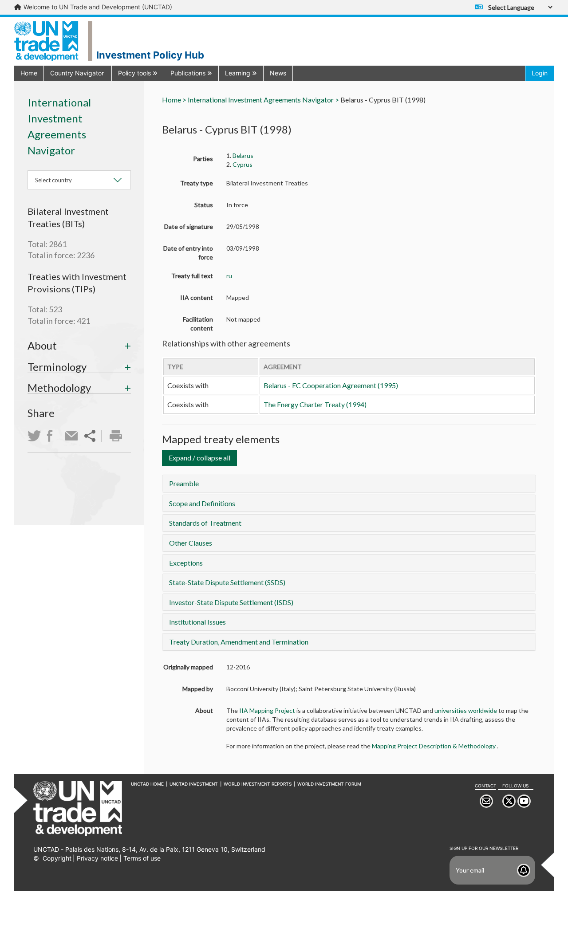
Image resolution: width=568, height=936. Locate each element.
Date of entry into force (188, 252)
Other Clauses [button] (190, 543)
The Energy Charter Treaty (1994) (315, 404)
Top (548, 916)
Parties (203, 158)
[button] (77, 73)
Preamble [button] (184, 483)
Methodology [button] (59, 387)
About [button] (42, 345)
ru (229, 275)
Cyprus (242, 164)
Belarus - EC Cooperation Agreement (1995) (331, 385)
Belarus (243, 155)
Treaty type (196, 183)
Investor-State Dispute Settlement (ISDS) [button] (231, 602)
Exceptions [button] (186, 562)
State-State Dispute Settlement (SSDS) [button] (227, 582)
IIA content (196, 297)
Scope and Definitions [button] (202, 503)
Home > (174, 99)
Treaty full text (192, 275)
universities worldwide (466, 710)
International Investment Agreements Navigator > (263, 99)
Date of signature (188, 226)
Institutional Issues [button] (197, 621)
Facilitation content (198, 323)
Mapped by (197, 688)
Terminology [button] (57, 366)
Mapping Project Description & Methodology (434, 746)
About (204, 710)
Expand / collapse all (199, 457)
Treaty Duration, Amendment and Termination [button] (238, 641)
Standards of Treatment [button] (205, 523)
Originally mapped (188, 667)
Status (203, 204)
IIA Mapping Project (267, 710)
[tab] (79, 345)
